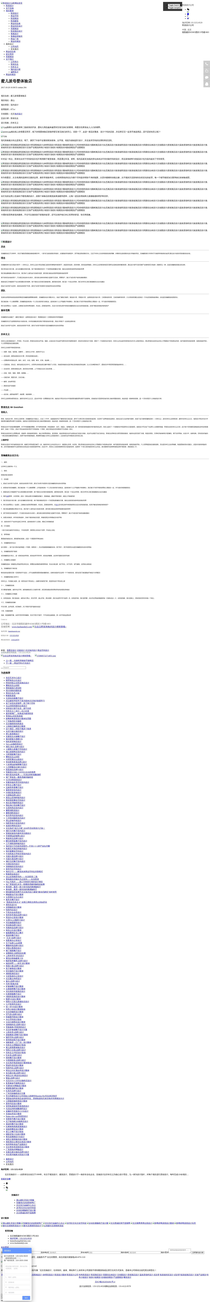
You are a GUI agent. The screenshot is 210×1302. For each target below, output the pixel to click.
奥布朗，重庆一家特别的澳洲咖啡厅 (21, 889)
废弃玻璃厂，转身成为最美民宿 (19, 713)
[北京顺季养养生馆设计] (141, 1223)
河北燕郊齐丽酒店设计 (15, 991)
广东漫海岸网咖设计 (14, 1149)
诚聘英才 (14, 72)
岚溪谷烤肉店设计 (13, 826)
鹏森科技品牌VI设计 (14, 945)
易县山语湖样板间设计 (15, 798)
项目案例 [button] (10, 11)
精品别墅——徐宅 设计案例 (18, 963)
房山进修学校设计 (13, 821)
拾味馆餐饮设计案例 (14, 1129)
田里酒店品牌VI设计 (14, 770)
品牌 (7, 496)
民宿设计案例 (60, 1275)
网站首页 (18, 3)
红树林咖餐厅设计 (13, 994)
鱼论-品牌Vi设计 (13, 981)
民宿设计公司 (72, 1275)
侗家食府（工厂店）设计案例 (18, 1042)
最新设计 (10, 1159)
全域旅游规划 (107, 1277)
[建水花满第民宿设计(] (11, 1226)
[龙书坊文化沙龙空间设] (75, 1223)
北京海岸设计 (31, 650)
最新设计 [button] (10, 44)
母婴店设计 (12, 650)
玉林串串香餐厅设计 (14, 787)
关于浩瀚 (10, 8)
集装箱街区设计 (167, 1275)
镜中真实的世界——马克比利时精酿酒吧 (23, 775)
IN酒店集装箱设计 (14, 792)
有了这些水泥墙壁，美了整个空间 (20, 703)
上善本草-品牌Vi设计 (15, 1032)
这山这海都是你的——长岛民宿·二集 (22, 877)
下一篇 (18, 663)
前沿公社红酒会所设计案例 (17, 1070)
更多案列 (14, 49)
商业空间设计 (43, 650)
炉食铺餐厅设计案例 (14, 986)
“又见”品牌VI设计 (13, 938)
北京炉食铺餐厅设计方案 (16, 1030)
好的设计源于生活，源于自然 (18, 708)
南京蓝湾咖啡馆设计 (14, 803)
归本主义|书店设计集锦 (16, 1053)
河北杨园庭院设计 (13, 923)
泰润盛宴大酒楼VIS (14, 739)
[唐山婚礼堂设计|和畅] (11, 1223)
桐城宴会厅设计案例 (14, 894)
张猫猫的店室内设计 (14, 866)
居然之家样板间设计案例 (16, 1139)
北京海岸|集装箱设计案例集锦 (18, 1063)
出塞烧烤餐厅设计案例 (15, 989)
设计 (57, 505)
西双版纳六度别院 (13, 688)
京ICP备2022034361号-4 (105, 1282)
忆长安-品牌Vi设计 (14, 1055)
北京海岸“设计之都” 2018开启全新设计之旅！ (25, 828)
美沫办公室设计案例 (14, 917)
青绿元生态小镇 (12, 693)
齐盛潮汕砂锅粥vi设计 (15, 836)
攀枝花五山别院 (12, 685)
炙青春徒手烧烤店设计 (15, 1083)
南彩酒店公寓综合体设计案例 (18, 1142)
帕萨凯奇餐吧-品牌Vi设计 (17, 961)
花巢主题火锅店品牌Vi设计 (17, 1152)
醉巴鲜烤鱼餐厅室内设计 (16, 841)
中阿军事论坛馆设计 (14, 759)
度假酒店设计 (133, 1275)
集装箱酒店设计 (187, 1275)
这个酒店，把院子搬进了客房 (18, 729)
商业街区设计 (16, 26)
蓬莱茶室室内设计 (13, 790)
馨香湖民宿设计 (12, 810)
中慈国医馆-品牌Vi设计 (16, 1060)
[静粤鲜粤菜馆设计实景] (185, 1223)
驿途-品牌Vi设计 (13, 1078)
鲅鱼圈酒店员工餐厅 (14, 933)
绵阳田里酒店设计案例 (15, 996)
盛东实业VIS (11, 905)
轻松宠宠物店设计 (13, 741)
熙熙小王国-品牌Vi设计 (16, 1050)
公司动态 (14, 46)
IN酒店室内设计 (13, 864)
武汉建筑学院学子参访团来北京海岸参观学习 (25, 701)
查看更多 (5, 1179)
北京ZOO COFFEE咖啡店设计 (18, 1081)
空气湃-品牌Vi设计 (14, 1014)
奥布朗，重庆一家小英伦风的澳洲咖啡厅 (23, 887)
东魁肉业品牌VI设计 (14, 928)
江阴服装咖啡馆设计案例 (16, 1101)
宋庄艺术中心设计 (13, 678)
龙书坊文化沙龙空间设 (26, 1208)
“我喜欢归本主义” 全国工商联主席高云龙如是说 (26, 902)
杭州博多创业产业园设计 (16, 1144)
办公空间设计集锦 (13, 1019)
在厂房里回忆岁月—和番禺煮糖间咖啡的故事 (25, 884)
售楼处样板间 (16, 36)
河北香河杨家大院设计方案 (17, 1155)
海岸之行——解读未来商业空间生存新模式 (24, 872)
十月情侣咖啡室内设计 (15, 818)
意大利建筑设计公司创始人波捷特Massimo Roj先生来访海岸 (31, 1096)
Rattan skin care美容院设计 (17, 1116)
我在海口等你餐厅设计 (15, 805)
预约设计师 (15, 69)
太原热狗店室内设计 (14, 808)
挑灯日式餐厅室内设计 (15, 831)
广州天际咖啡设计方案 (15, 1093)
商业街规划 (15, 41)
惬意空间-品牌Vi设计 (15, 1037)
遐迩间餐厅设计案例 (14, 1124)
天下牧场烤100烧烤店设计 (17, 1121)
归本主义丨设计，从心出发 (17, 711)
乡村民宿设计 (48, 1275)
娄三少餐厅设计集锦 (14, 1132)
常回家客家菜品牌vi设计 (16, 762)
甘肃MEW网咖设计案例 (16, 1086)
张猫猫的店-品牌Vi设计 (16, 1024)
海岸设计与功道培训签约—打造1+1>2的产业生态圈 (28, 846)
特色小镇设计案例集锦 (15, 1009)
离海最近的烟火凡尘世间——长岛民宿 (22, 879)
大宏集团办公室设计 (14, 976)
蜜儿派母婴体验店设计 (15, 1047)
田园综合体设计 (110, 1275)
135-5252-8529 (14, 635)
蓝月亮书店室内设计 (14, 815)
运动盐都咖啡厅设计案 (26, 1210)
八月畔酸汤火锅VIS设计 (16, 767)
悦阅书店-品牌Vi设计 (15, 1068)
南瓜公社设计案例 (13, 930)
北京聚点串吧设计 (13, 979)
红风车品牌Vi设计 (13, 1091)
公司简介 (14, 62)
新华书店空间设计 (13, 869)
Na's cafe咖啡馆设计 (14, 744)
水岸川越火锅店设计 (14, 731)
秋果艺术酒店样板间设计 (16, 849)
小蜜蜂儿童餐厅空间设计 (16, 749)
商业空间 (14, 16)
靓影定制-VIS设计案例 (15, 1134)
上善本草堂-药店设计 (15, 956)
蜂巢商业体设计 (12, 874)
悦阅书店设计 (12, 910)
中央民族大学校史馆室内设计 (18, 854)
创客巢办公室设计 (13, 940)
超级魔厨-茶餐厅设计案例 (17, 1035)
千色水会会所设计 (13, 912)
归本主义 (14, 67)
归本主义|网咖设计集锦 (16, 1045)
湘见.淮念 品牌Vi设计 (15, 747)
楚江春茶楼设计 (12, 734)
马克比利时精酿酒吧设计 (16, 1109)
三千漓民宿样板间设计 (15, 843)
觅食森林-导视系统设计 (16, 1027)
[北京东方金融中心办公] (54, 1223)
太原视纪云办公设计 (14, 897)
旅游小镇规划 (95, 1277)
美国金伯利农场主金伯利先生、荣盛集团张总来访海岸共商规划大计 (35, 1098)
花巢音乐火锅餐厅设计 (15, 736)
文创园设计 (122, 1275)
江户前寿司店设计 (13, 1004)
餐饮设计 (127, 1277)
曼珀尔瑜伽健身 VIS (14, 958)
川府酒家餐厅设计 (13, 754)
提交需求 (10, 54)
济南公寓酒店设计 (13, 948)
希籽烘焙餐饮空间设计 (15, 800)
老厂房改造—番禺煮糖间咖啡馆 (19, 777)
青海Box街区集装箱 (14, 716)
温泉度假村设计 (146, 1275)
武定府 (156, 1275)
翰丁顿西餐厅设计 (13, 951)
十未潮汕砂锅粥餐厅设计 (16, 764)
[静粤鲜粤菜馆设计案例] (163, 1223)
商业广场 (14, 39)
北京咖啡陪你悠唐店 (14, 724)
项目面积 (125, 1252)
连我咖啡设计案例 (13, 907)
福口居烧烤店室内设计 (15, 752)
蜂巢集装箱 (11, 696)
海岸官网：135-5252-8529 (21, 1238)
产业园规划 (118, 1277)
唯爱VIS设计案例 (13, 999)
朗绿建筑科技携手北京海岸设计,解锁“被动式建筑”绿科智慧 (31, 892)
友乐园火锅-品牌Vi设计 (16, 1073)
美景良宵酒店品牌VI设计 (16, 915)
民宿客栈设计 (36, 1275)
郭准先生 (14, 64)
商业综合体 (15, 23)
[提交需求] (45, 656)
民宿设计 (10, 6)
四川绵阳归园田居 (13, 690)
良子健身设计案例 (13, 968)
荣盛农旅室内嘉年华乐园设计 (18, 833)
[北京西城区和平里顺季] (119, 1223)
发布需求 (5, 1247)
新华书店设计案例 (13, 1104)
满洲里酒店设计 (12, 973)
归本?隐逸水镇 (12, 984)
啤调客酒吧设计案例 (14, 1088)
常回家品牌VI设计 (14, 925)
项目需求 (165, 1252)
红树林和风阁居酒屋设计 (16, 1126)
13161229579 (15, 640)
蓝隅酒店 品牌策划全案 (16, 953)
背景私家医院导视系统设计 (17, 1106)
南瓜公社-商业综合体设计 (17, 1075)
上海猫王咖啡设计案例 (15, 726)
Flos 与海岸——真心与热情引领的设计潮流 (24, 882)
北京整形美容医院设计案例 (17, 1147)
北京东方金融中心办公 (26, 1205)
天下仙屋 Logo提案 (14, 943)
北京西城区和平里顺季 (26, 1213)
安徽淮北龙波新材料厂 (26, 1203)
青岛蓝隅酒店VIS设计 (15, 1137)
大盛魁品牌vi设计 (13, 795)
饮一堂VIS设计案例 (14, 1007)
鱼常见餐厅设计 (12, 900)
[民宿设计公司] (8, 3)
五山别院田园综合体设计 (16, 706)
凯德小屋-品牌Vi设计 (15, 966)
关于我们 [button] (10, 59)
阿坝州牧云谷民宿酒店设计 (17, 683)
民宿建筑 (14, 21)
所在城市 (85, 1252)
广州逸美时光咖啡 (13, 721)
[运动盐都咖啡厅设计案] (97, 1223)
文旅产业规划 (200, 1275)
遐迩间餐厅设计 (12, 935)
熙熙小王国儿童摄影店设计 (17, 1002)
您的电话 (45, 1252)
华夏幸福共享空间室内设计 (17, 782)
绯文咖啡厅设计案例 (14, 971)
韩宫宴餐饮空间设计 (14, 851)
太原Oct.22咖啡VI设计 (15, 920)
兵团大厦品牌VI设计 (14, 856)
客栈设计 (14, 34)
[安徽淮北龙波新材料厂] (32, 1223)
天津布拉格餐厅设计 (14, 698)
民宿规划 (14, 18)
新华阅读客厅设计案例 (15, 1040)
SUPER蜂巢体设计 (14, 780)
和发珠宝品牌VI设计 (14, 838)
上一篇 (20, 660)
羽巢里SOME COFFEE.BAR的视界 (20, 772)
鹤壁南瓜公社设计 (13, 680)
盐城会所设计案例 (13, 1114)
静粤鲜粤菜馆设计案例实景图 (18, 719)
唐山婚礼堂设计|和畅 (25, 1200)
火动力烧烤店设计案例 (15, 1022)
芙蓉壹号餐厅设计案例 (15, 1119)
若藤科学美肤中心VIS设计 (17, 1111)
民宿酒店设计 (16, 31)
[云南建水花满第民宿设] (52, 1226)
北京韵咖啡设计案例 (14, 1012)
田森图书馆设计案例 (14, 1017)
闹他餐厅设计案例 (13, 1058)
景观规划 (14, 29)
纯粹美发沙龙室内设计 (15, 823)
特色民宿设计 (84, 1275)
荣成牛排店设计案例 (14, 1065)
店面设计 (21, 650)
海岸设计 (18, 114)
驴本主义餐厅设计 (13, 785)
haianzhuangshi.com (14, 631)
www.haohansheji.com (22, 627)
